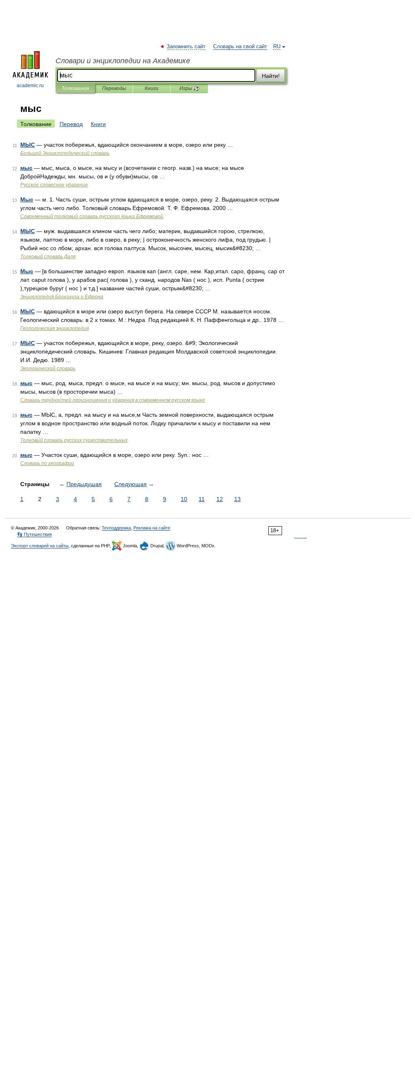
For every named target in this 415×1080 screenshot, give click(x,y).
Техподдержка (116, 527)
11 (202, 499)
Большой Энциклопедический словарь (64, 153)
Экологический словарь (47, 368)
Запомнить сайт (186, 46)
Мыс (26, 199)
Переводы (114, 88)
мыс (26, 168)
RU (276, 46)
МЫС (27, 144)
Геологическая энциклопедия (54, 328)
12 (219, 499)
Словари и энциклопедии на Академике (123, 61)
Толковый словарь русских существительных (74, 440)
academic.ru (30, 85)
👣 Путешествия (34, 534)
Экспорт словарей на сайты (39, 545)
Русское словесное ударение (54, 185)
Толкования (75, 88)
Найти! (271, 76)
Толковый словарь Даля (47, 256)
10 (184, 499)
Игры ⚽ (189, 88)
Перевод (71, 124)
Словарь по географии (47, 463)
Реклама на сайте (151, 527)
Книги (151, 88)
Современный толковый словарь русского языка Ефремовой (91, 216)
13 (237, 499)
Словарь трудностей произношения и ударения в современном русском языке (112, 400)
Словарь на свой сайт (240, 46)
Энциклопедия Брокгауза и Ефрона (61, 297)
